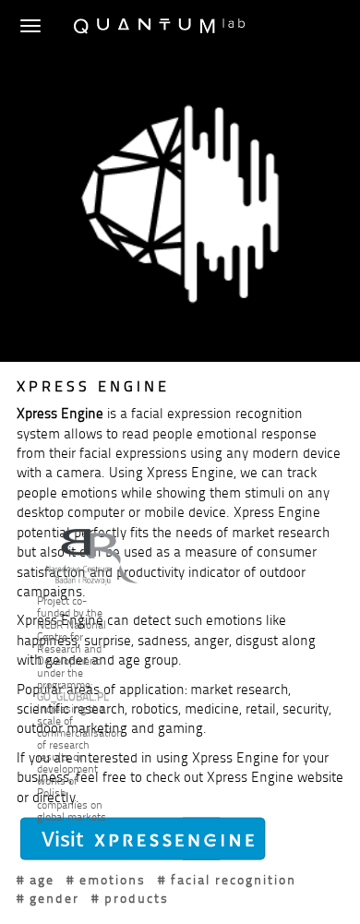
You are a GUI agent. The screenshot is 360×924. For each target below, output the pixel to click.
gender (54, 897)
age (42, 879)
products (136, 897)
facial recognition (233, 879)
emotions (112, 879)
